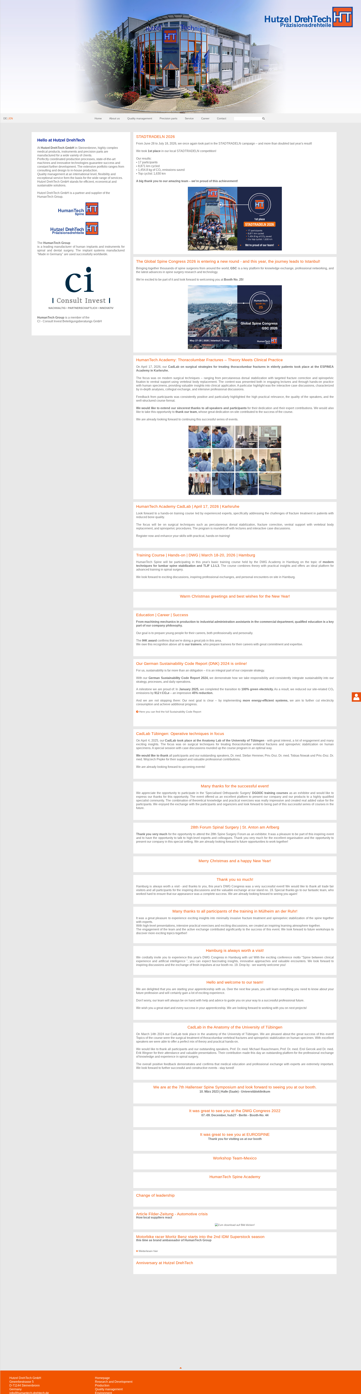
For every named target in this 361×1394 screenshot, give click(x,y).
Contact (221, 118)
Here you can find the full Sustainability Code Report (170, 711)
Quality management (139, 118)
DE (5, 118)
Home (98, 118)
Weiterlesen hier (148, 1250)
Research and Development (113, 1381)
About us (114, 118)
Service (189, 118)
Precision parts (168, 118)
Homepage (102, 1378)
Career (205, 118)
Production (102, 1385)
